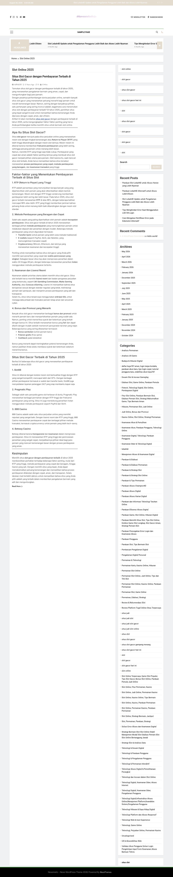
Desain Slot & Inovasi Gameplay (135, 377)
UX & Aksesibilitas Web (131, 841)
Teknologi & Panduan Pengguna (135, 753)
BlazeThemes (105, 872)
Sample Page (83, 32)
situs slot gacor (43, 119)
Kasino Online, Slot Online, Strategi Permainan (141, 417)
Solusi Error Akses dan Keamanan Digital (139, 726)
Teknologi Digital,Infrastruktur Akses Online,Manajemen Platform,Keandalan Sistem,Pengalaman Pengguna (138, 801)
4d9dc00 (18, 84)
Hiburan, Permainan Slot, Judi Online (137, 407)
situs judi (125, 613)
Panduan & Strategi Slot (132, 470)
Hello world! (152, 236)
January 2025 (127, 320)
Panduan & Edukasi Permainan (134, 465)
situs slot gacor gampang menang (136, 644)
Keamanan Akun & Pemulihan (134, 422)
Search (123, 162)
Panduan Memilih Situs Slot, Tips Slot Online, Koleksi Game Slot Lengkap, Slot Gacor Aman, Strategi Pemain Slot (141, 523)
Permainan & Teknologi (131, 560)
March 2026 (127, 262)
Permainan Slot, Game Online (134, 592)
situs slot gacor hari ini (131, 100)
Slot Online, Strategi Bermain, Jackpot (138, 716)
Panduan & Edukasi (130, 459)
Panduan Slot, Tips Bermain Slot (135, 544)
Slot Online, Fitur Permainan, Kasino (137, 687)
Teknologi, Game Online (132, 825)
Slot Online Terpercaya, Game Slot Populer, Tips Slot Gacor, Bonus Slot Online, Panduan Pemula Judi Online (140, 679)
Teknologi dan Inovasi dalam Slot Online (139, 777)
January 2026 (127, 272)
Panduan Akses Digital (131, 491)
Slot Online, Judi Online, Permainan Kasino (139, 692)
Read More (16, 486)
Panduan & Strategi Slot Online (134, 475)
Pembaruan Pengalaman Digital (135, 550)
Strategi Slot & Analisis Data (134, 743)
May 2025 (126, 299)
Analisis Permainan (130, 350)
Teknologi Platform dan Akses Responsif (139, 815)
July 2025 (126, 288)
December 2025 (128, 278)
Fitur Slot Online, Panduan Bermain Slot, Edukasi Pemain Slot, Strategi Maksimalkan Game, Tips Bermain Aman (140, 399)
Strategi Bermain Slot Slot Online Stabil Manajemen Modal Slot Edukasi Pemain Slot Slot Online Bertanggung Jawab (140, 735)
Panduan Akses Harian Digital (134, 496)
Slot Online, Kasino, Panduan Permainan (138, 703)
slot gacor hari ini (129, 665)
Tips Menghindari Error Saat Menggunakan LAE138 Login (123, 3)
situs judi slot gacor (130, 624)
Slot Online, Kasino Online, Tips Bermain (139, 697)
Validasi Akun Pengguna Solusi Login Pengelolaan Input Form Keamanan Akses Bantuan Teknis (139, 849)
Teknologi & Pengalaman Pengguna (136, 758)
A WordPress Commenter (133, 236)
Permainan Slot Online (131, 571)
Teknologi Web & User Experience (136, 820)
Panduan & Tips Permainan (133, 480)
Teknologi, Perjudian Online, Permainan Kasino (141, 830)
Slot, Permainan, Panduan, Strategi (136, 721)
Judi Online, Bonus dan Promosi (135, 412)
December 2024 (128, 325)
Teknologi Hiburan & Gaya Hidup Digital (138, 809)
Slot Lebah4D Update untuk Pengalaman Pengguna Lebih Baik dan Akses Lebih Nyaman (67, 43)
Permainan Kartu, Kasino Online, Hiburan (139, 565)
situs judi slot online (130, 629)
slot (123, 111)
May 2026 (126, 251)
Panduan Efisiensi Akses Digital (135, 510)
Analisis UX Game (129, 356)
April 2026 (126, 257)
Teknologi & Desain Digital (133, 748)
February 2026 (127, 267)
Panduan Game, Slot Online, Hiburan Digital (140, 515)
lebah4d (125, 449)
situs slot (126, 634)
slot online (126, 69)
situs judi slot (127, 618)
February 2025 (127, 314)
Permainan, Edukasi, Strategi (134, 597)
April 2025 (126, 304)
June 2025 (126, 293)
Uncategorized (128, 836)
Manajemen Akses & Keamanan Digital (138, 454)
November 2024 (128, 330)
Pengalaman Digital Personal (134, 555)
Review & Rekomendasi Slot (133, 603)
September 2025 (128, 283)
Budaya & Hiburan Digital (132, 361)
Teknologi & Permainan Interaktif (135, 764)
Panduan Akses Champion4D (134, 486)
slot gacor (126, 79)
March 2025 (127, 309)
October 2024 (127, 335)
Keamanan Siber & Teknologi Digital (137, 444)
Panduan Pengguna (130, 539)
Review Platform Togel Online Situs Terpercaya (141, 608)
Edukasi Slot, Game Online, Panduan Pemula (140, 382)
